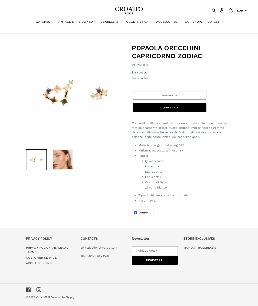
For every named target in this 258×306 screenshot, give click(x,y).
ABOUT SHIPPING (39, 263)
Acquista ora (169, 107)
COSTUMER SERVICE (41, 257)
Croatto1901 (43, 297)
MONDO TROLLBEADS (199, 247)
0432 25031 (101, 255)
